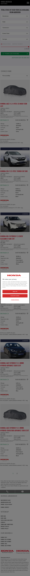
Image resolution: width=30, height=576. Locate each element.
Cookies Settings (15, 299)
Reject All (15, 291)
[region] (15, 288)
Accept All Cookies (15, 295)
